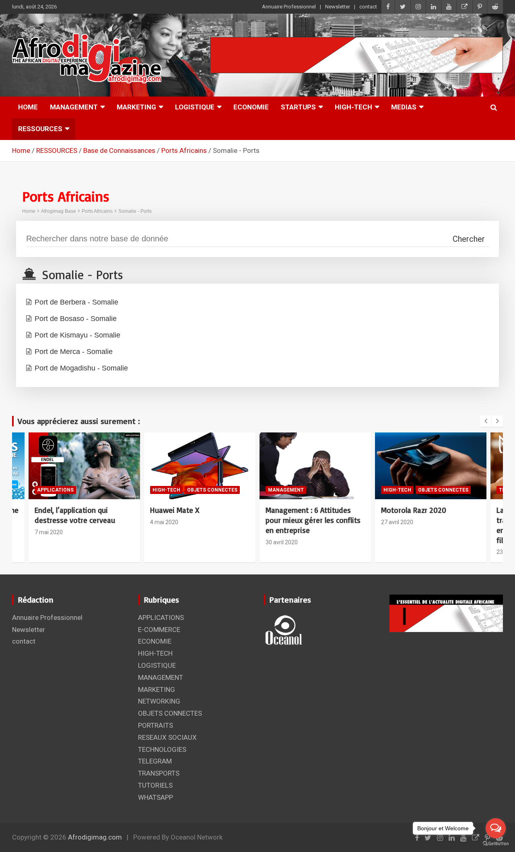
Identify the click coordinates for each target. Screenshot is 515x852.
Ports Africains (97, 211)
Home (28, 211)
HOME (28, 107)
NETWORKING (159, 701)
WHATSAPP (155, 797)
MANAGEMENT (74, 107)
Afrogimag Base (58, 211)
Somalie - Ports (135, 211)
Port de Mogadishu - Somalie (81, 368)
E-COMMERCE (159, 630)
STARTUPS (298, 107)
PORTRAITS (155, 725)
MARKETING (136, 107)
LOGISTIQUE (194, 107)
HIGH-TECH (353, 107)
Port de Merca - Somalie (74, 352)
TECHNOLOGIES (404, 490)
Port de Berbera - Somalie (76, 302)
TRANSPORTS (158, 773)
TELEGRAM (155, 761)
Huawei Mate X (60, 510)
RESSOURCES (40, 129)
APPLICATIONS (161, 617)
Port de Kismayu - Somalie (77, 335)
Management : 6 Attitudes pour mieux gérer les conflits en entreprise (198, 520)
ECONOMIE (251, 107)
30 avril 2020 (167, 542)
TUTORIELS (155, 785)
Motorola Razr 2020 (299, 510)
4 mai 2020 (50, 522)
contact (368, 7)
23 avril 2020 (398, 552)
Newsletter (337, 7)
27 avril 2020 (283, 522)
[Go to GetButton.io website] (496, 843)
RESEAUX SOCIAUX (167, 737)
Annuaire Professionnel (289, 7)
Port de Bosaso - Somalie (76, 319)
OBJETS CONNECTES (98, 490)
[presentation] (485, 421)
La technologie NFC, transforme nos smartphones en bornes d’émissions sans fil (430, 525)
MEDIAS (403, 107)
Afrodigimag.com (95, 837)
